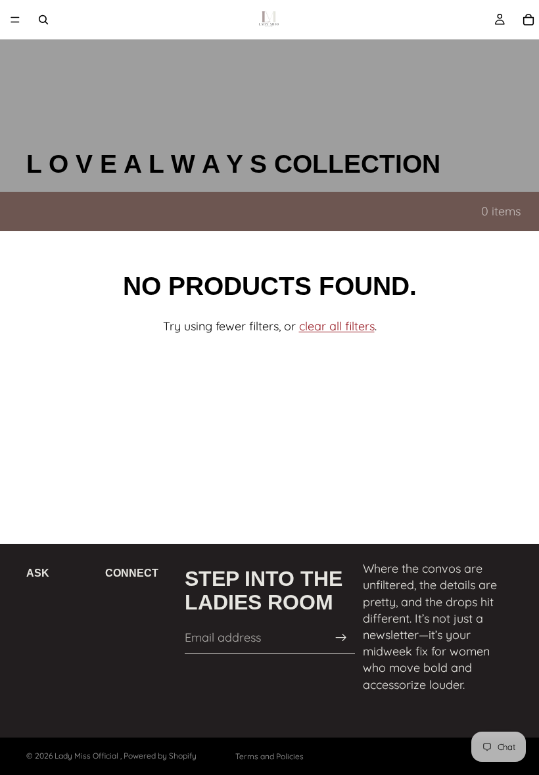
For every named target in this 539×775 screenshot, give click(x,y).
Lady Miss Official (87, 756)
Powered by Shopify (160, 756)
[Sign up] (341, 638)
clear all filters (337, 326)
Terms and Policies (269, 756)
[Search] (43, 19)
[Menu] (15, 20)
